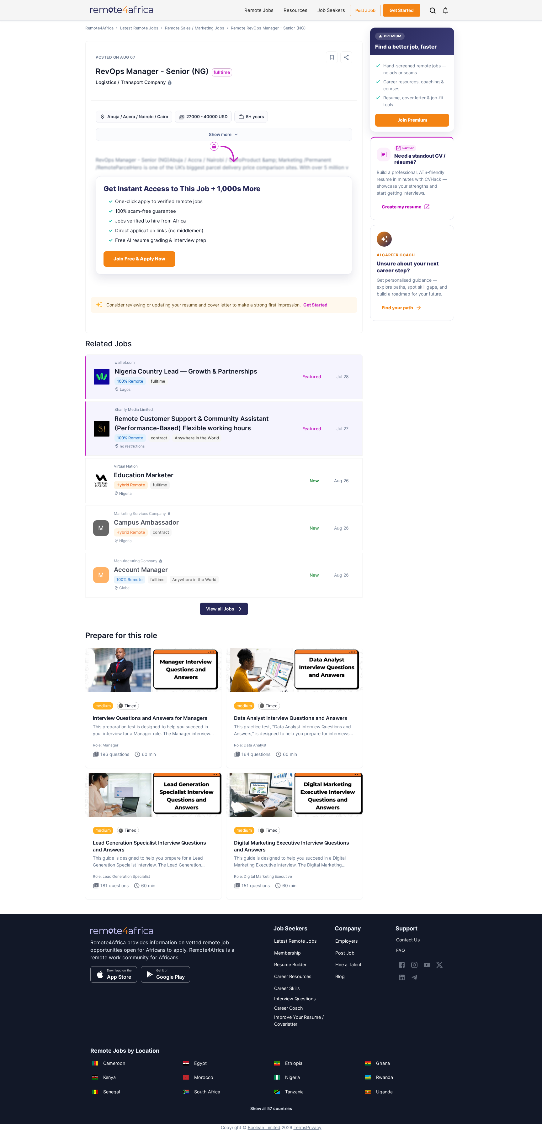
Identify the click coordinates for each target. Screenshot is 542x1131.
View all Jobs (220, 608)
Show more (220, 134)
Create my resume (401, 206)
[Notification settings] (445, 10)
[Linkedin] (402, 977)
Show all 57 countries (271, 1108)
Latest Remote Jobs (139, 28)
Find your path (397, 307)
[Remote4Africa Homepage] (121, 13)
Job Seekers (331, 10)
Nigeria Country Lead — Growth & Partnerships (185, 371)
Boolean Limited (264, 1127)
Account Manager (141, 569)
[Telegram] (414, 977)
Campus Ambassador (146, 522)
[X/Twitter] (439, 965)
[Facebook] (402, 965)
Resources (295, 10)
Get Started (402, 10)
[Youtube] (427, 965)
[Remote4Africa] (121, 935)
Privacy (313, 1127)
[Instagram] (414, 965)
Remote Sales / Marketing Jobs (194, 28)
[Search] (432, 10)
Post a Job (365, 10)
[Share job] (346, 57)
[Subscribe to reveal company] (169, 82)
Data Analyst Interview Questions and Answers (290, 718)
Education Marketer (143, 475)
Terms (300, 1127)
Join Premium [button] (412, 120)
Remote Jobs (259, 10)
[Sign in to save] (332, 57)
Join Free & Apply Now (139, 259)
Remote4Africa (99, 28)
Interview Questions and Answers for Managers (150, 718)
